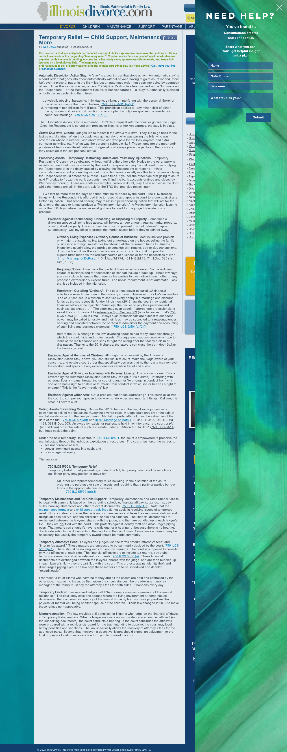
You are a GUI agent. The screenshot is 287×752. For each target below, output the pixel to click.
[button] (279, 7)
